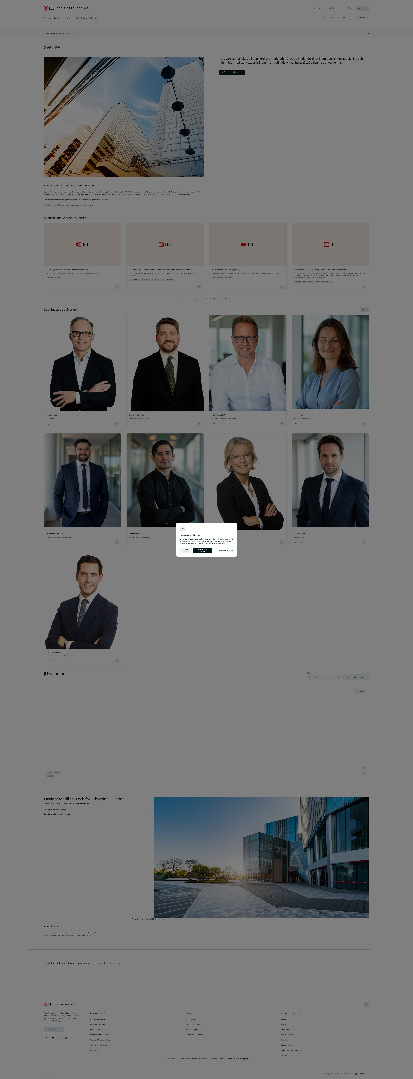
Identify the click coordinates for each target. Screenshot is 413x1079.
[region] (206, 540)
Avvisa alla (186, 550)
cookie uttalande (219, 543)
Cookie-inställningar (225, 550)
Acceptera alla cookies (202, 550)
